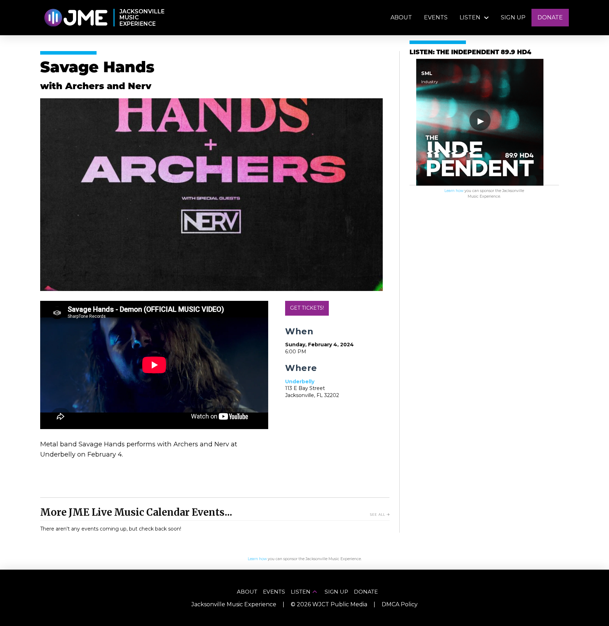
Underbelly (299, 381)
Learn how (453, 190)
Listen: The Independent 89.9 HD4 (470, 53)
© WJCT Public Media (329, 604)
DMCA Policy (400, 604)
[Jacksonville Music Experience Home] (75, 17)
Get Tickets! (307, 308)
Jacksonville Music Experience (233, 604)
